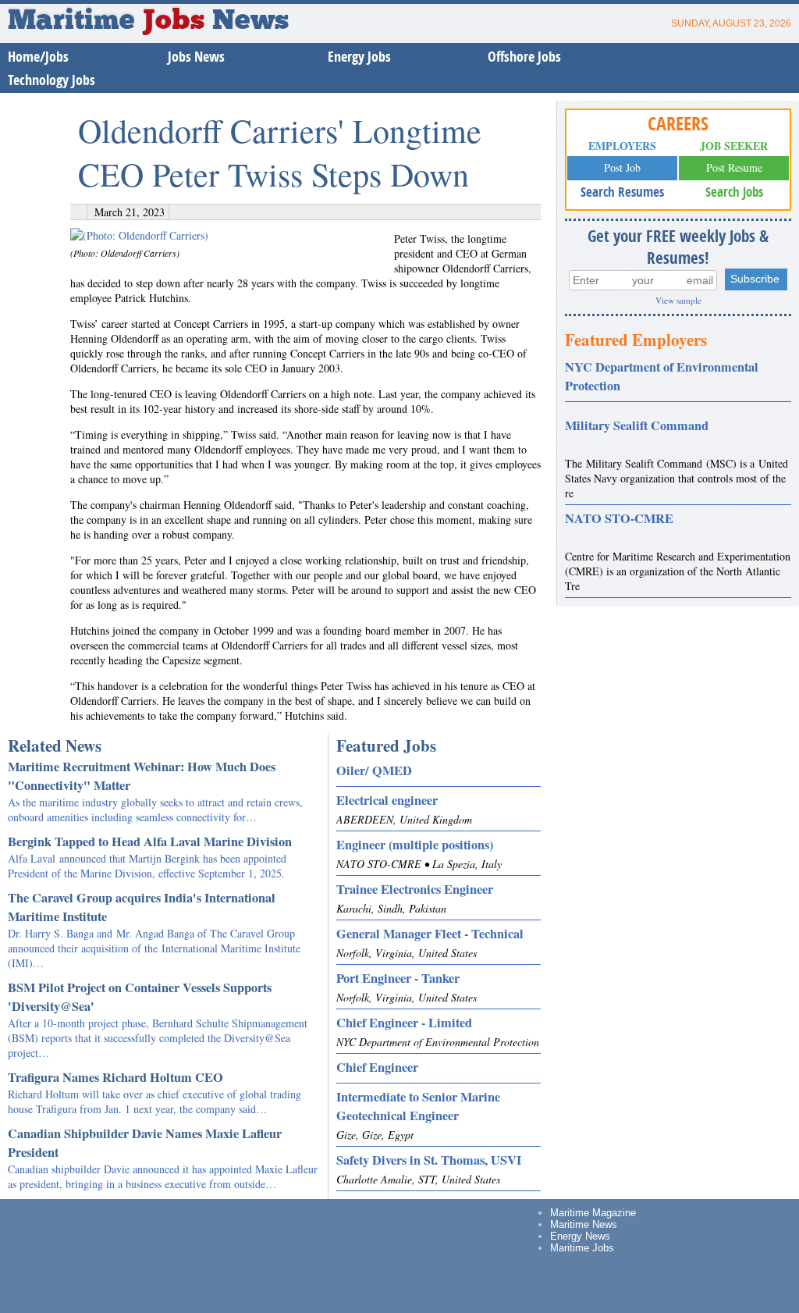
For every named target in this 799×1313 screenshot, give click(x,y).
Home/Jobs (38, 56)
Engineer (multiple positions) (414, 844)
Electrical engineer (387, 800)
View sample (678, 300)
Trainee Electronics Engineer (414, 889)
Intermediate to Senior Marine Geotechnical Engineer (418, 1106)
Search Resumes (622, 192)
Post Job (622, 167)
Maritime (106, 22)
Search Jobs (734, 192)
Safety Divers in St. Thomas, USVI (428, 1160)
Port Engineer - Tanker (398, 978)
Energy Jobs (359, 56)
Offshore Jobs (524, 56)
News (250, 22)
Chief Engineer (377, 1067)
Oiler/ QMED (374, 770)
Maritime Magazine (593, 1213)
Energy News (580, 1236)
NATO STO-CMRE (619, 518)
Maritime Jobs (582, 1248)
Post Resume (734, 167)
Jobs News (196, 56)
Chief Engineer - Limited (404, 1022)
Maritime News (583, 1224)
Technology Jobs (51, 80)
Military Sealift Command (636, 425)
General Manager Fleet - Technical (430, 933)
